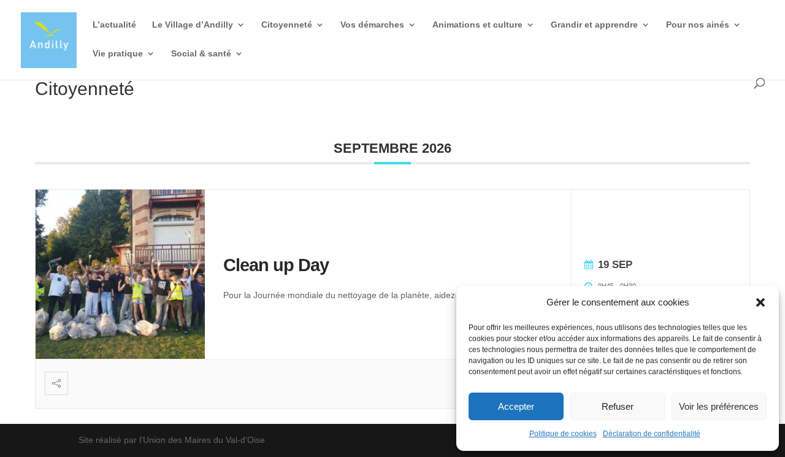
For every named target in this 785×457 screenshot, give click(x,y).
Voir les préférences (719, 406)
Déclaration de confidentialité (651, 433)
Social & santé (201, 53)
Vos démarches (372, 24)
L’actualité (114, 24)
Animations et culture (477, 24)
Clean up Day (276, 265)
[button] (760, 302)
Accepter (516, 406)
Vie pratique (118, 53)
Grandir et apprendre (594, 24)
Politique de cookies (563, 433)
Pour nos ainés (697, 24)
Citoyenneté (286, 24)
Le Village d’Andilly (192, 24)
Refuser (618, 406)
